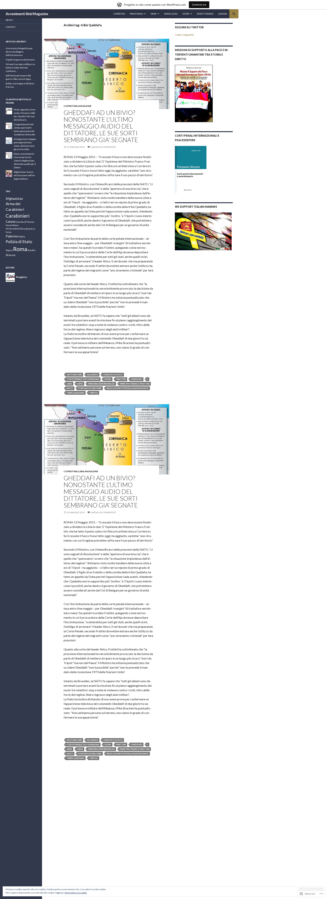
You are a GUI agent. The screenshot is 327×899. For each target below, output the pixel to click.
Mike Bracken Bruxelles (101, 383)
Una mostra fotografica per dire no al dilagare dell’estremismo (19, 52)
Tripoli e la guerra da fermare (20, 59)
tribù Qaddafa (75, 392)
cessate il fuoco (113, 374)
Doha (107, 379)
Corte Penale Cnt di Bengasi (83, 379)
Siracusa (10, 255)
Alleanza (92, 374)
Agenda (222, 13)
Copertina (119, 13)
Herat (9, 225)
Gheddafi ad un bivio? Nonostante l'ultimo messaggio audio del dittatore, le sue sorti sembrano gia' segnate (101, 126)
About (9, 20)
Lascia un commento (103, 147)
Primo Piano (136, 13)
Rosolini (31, 250)
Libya (80, 383)
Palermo (12, 236)
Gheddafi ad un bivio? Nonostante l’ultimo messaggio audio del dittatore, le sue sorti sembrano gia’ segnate (101, 491)
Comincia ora (199, 4)
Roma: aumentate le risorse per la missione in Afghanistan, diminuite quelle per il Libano (25, 160)
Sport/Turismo (205, 13)
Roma (20, 249)
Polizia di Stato (19, 241)
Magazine (84, 106)
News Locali (171, 13)
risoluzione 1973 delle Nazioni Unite (128, 388)
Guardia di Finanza (25, 222)
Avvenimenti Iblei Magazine (27, 14)
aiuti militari (74, 374)
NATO (70, 388)
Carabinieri (18, 216)
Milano (15, 225)
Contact (11, 27)
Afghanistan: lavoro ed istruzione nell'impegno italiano (24, 175)
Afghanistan (14, 199)
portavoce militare (89, 388)
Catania (10, 221)
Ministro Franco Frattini (134, 383)
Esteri (186, 13)
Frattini (121, 379)
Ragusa (9, 250)
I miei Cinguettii (184, 34)
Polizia (21, 236)
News (153, 13)
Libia (69, 383)
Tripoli (94, 392)
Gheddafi (136, 379)
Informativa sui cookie (76, 892)
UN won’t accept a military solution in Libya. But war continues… (20, 67)
